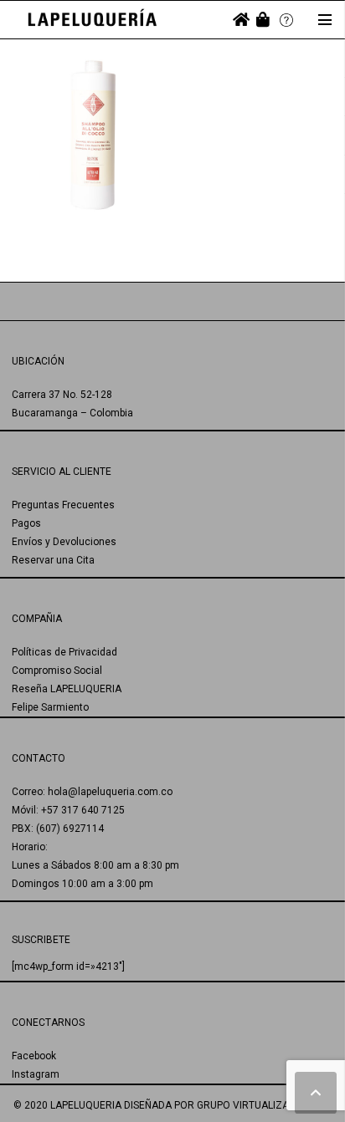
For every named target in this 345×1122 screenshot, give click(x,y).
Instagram (35, 1074)
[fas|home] (241, 19)
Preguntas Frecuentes (63, 505)
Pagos (26, 523)
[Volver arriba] (316, 1093)
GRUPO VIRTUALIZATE (248, 1105)
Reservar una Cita (53, 560)
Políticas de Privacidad (64, 652)
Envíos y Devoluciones (64, 542)
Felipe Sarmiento (50, 707)
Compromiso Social (57, 670)
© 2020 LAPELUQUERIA (67, 1105)
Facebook (34, 1056)
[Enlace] (92, 19)
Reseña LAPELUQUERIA (66, 689)
